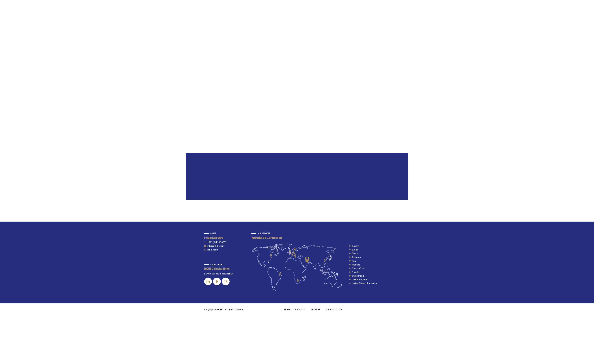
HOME (287, 309)
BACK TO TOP (335, 309)
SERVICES (315, 309)
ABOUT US (300, 309)
